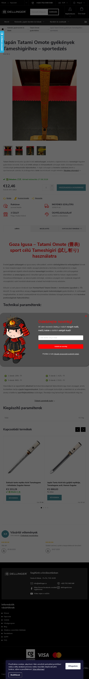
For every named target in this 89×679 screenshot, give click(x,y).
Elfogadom (73, 666)
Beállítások (15, 675)
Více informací (38, 669)
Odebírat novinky (60, 346)
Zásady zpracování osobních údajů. (66, 354)
